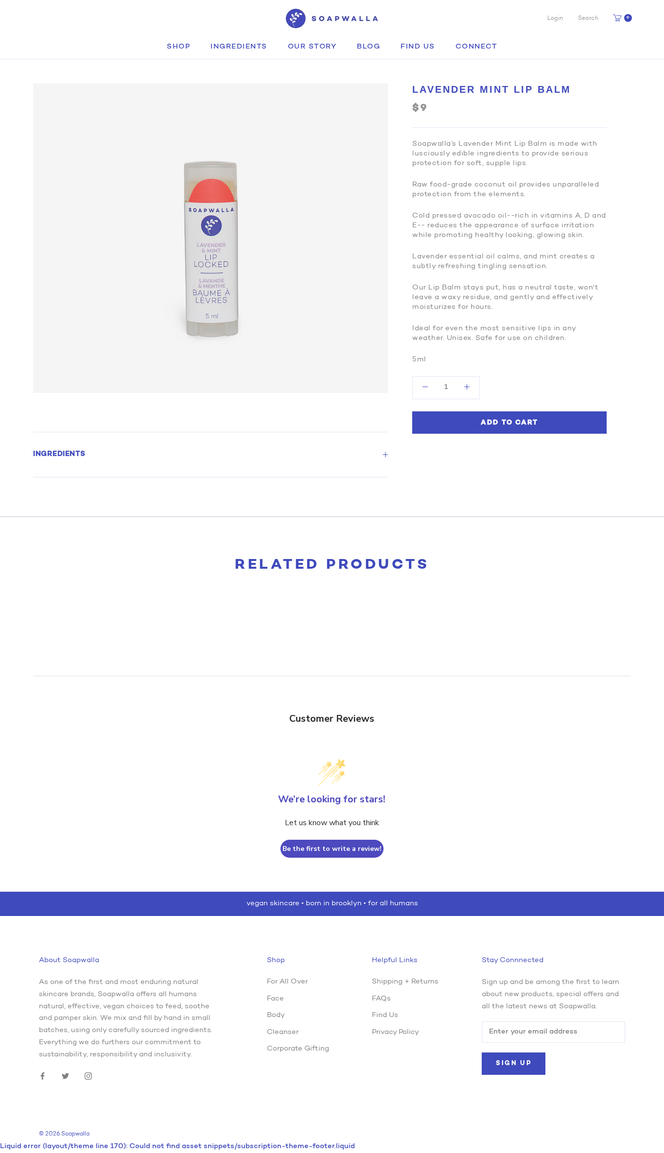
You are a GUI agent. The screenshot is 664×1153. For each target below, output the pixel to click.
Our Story (312, 47)
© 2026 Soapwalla (64, 1134)
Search (588, 18)
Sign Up (513, 1063)
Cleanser (282, 1032)
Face (275, 998)
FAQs (381, 998)
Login (555, 18)
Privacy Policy (395, 1032)
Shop (178, 47)
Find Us (418, 47)
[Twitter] (65, 1076)
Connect (476, 47)
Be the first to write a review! (332, 848)
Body (276, 1015)
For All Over (287, 981)
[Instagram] (88, 1076)
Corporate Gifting (298, 1048)
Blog (368, 47)
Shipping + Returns (405, 981)
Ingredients (238, 47)
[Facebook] (42, 1076)
